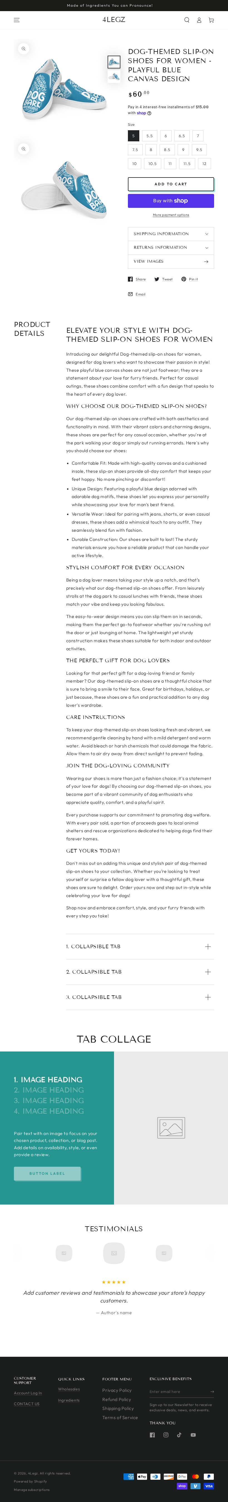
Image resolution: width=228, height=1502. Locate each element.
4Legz (33, 1473)
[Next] (200, 1253)
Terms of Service (120, 1417)
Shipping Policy (118, 1408)
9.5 (199, 149)
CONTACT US (27, 1403)
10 (134, 163)
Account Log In (28, 1392)
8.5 (167, 149)
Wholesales (69, 1389)
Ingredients (69, 1400)
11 (170, 163)
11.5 (187, 163)
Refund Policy (116, 1399)
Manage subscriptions (32, 1490)
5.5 (150, 135)
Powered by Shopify (30, 1481)
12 (204, 163)
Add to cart (171, 184)
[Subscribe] (212, 1391)
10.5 (152, 163)
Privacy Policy (117, 1390)
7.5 (135, 149)
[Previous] (28, 1253)
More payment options (171, 215)
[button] (187, 20)
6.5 (182, 135)
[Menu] (17, 20)
